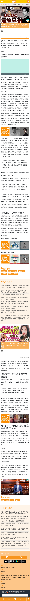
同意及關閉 (15, 595)
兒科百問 (13, 577)
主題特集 (14, 4)
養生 (3, 500)
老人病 (23, 577)
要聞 (7, 567)
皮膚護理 (3, 579)
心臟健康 (3, 577)
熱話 (10, 567)
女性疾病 (19, 577)
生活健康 (14, 575)
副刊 (23, 4)
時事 (19, 4)
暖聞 (13, 567)
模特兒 (15, 271)
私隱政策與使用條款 (10, 592)
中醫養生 (20, 575)
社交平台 (4, 274)
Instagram (21, 271)
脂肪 (8, 500)
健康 (2, 4)
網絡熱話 (16, 274)
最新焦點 (3, 567)
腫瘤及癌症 (26, 575)
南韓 (10, 274)
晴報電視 (7, 4)
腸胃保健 (8, 577)
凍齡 (12, 500)
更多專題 (8, 579)
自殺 (10, 271)
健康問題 (4, 271)
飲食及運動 (9, 575)
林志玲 (17, 500)
